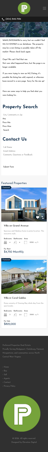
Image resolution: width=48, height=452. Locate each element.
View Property (24, 215)
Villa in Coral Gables (15, 298)
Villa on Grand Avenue (16, 226)
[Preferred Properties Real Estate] (24, 13)
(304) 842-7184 (13, 19)
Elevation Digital (30, 442)
